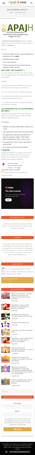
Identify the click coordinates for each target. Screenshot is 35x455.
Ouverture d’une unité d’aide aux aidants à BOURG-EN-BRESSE (22, 359)
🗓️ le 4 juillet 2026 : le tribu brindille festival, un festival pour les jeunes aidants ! (21, 296)
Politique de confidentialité (19, 452)
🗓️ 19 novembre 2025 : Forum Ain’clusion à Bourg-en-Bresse (21, 381)
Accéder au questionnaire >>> (10, 280)
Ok (6, 452)
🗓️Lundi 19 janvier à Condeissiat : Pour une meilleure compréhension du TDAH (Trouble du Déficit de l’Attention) (22, 370)
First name (17, 403)
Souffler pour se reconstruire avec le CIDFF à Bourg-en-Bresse (22, 349)
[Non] (33, 448)
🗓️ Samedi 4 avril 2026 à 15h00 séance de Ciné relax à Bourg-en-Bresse (22, 340)
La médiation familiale (20, 322)
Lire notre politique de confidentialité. (20, 423)
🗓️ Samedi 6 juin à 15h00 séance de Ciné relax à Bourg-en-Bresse (20, 306)
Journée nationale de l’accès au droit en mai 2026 (21, 315)
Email (17, 411)
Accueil (11, 12)
